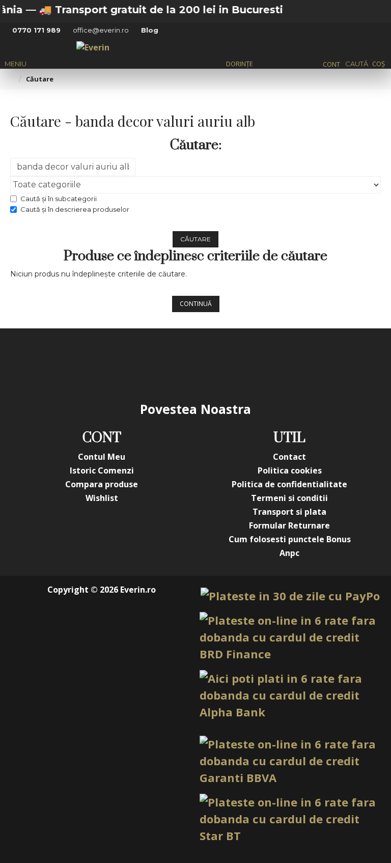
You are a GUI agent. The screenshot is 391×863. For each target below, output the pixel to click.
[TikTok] (256, 364)
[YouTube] (175, 364)
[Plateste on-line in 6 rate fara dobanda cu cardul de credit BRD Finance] (290, 637)
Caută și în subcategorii (58, 198)
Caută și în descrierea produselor (74, 209)
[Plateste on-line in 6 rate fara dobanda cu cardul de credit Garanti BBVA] (290, 761)
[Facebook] (93, 364)
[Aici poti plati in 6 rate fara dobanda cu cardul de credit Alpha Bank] (290, 695)
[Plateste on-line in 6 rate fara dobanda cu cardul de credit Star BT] (290, 819)
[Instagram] (134, 364)
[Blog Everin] (297, 364)
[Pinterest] (216, 364)
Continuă (196, 303)
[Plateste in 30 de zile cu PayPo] (290, 596)
